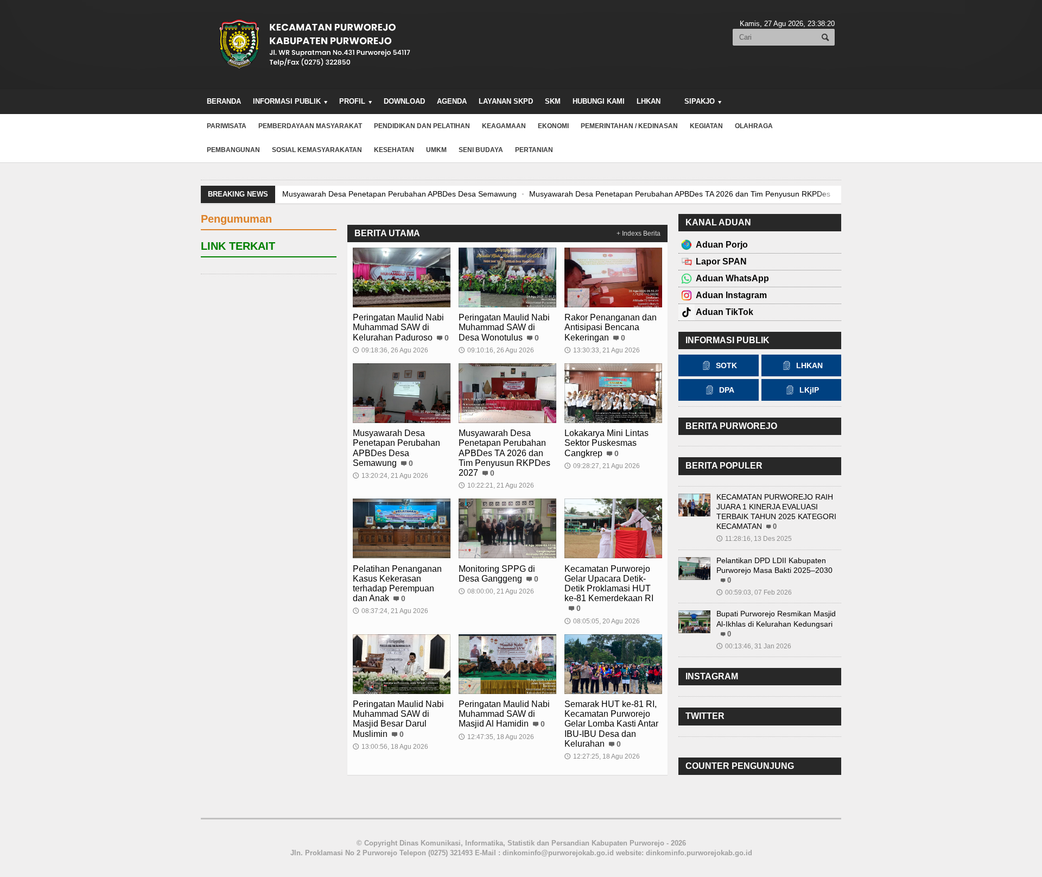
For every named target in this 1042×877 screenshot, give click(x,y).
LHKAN (648, 101)
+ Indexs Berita (638, 233)
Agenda (452, 101)
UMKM (436, 150)
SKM (553, 101)
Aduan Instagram (731, 295)
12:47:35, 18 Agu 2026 (496, 737)
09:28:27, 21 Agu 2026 (602, 466)
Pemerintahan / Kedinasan (629, 126)
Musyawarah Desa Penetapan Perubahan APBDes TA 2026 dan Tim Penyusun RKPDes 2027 (689, 194)
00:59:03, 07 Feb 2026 (754, 592)
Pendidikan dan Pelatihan (422, 126)
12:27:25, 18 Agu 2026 (602, 756)
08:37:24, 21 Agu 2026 (390, 611)
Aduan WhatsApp (732, 278)
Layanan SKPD (506, 101)
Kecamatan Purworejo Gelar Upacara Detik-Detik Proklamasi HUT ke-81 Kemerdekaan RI (608, 583)
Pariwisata (226, 126)
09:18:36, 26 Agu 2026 (390, 350)
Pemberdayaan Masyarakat (310, 126)
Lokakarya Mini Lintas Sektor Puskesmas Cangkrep (606, 442)
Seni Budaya (481, 150)
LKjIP (809, 390)
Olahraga (754, 126)
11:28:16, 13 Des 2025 (754, 538)
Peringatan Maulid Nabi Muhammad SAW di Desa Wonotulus (504, 327)
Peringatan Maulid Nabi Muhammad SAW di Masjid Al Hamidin (504, 713)
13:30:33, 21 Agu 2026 (602, 350)
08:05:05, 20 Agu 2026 (602, 621)
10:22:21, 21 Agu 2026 (496, 485)
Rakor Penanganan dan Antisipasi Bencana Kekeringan (610, 327)
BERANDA (224, 101)
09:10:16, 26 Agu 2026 (496, 350)
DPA (726, 390)
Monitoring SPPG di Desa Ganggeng (497, 573)
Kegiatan (706, 126)
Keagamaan (504, 126)
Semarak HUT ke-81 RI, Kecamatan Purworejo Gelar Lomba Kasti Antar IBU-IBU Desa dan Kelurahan (611, 723)
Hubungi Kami (599, 101)
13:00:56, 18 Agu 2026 (390, 746)
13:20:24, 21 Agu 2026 (390, 475)
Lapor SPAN (721, 261)
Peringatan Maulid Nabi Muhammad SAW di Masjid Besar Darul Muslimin (398, 719)
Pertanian (534, 150)
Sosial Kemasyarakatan (317, 150)
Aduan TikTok (724, 312)
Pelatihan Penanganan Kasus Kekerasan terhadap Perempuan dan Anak (397, 583)
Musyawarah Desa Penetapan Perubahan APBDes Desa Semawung (399, 194)
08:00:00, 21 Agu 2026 (496, 591)
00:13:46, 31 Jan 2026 (753, 646)
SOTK (726, 365)
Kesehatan (394, 150)
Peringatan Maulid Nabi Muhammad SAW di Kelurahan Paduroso (398, 327)
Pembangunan (233, 150)
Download (404, 101)
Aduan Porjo (722, 244)
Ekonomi (553, 126)
